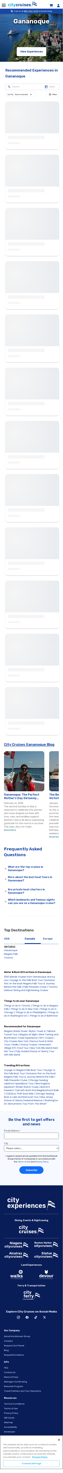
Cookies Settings (31, 1463)
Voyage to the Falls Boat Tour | (27, 980)
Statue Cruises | (29, 1044)
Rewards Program (13, 1386)
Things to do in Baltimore (44, 1015)
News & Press (11, 1377)
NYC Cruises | (46, 1037)
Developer (9, 1431)
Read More (10, 830)
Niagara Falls (11, 954)
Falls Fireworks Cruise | (35, 986)
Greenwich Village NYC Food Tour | (27, 1046)
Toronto (8, 957)
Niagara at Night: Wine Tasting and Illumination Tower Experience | (31, 1036)
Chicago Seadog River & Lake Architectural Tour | (29, 1095)
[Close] (59, 1439)
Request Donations (14, 1354)
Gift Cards (9, 1417)
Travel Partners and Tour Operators (22, 1391)
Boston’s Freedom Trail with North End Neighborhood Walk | (31, 1090)
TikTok (35, 1317)
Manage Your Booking (15, 1381)
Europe (48, 938)
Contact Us (9, 1372)
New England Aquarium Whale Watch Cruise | (27, 1085)
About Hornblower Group (17, 1336)
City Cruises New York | (16, 1041)
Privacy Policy (11, 1413)
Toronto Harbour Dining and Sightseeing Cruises (31, 988)
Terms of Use (11, 1408)
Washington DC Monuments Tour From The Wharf (31, 1102)
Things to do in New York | (25, 1009)
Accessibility (10, 1427)
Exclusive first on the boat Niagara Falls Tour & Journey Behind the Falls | (29, 983)
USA (7, 938)
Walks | (16, 1044)
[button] (24, 94)
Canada (30, 938)
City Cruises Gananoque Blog (29, 744)
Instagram (18, 1317)
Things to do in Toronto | (18, 1005)
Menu (3, 5)
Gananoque (10, 950)
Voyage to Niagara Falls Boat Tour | (23, 1070)
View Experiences (31, 51)
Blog (6, 1350)
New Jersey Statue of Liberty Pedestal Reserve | (28, 1098)
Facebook (27, 1317)
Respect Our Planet (14, 1345)
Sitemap (8, 1422)
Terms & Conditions (14, 1403)
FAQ (6, 1367)
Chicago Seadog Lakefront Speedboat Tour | (26, 1082)
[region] (31, 1452)
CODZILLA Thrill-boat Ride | (20, 1093)
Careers (8, 1340)
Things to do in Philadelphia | (31, 1012)
